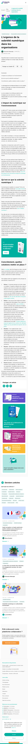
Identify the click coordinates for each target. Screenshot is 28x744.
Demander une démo (14, 742)
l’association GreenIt (20, 188)
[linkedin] (4, 386)
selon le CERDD (20, 304)
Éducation (15, 500)
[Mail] (17, 66)
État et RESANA (5, 496)
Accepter (14, 734)
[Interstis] (5, 3)
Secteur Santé (21, 500)
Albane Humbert (8, 538)
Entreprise (18, 491)
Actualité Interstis (11, 491)
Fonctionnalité (4, 489)
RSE (17, 502)
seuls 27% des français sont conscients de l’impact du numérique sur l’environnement (13, 173)
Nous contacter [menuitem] (5, 695)
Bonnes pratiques (19, 489)
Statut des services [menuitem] (6, 700)
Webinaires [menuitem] (4, 691)
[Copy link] (21, 66)
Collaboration (11, 489)
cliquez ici (14, 727)
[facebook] (7, 386)
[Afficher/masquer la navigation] (25, 3)
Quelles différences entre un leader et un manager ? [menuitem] (13, 671)
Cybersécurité (4, 498)
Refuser (14, 738)
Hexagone (4, 502)
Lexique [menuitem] (4, 693)
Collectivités (4, 491)
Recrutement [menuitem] (5, 698)
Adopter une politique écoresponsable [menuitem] (10, 669)
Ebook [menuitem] (3, 689)
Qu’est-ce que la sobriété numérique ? (10, 78)
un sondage (6, 269)
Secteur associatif (11, 502)
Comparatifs (12, 496)
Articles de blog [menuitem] (5, 680)
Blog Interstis (8, 10)
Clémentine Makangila (8, 51)
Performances (17, 498)
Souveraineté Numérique (6, 500)
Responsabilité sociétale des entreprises (18, 34)
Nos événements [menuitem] (6, 684)
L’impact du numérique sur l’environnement (11, 75)
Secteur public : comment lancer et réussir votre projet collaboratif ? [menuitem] (12, 666)
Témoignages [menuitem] (5, 682)
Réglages (14, 730)
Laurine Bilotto (8, 614)
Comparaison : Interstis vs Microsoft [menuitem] (10, 673)
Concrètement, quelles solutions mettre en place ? (13, 81)
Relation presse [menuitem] (5, 686)
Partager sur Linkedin (7, 66)
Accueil (3, 10)
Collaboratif (11, 498)
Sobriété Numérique (5, 34)
